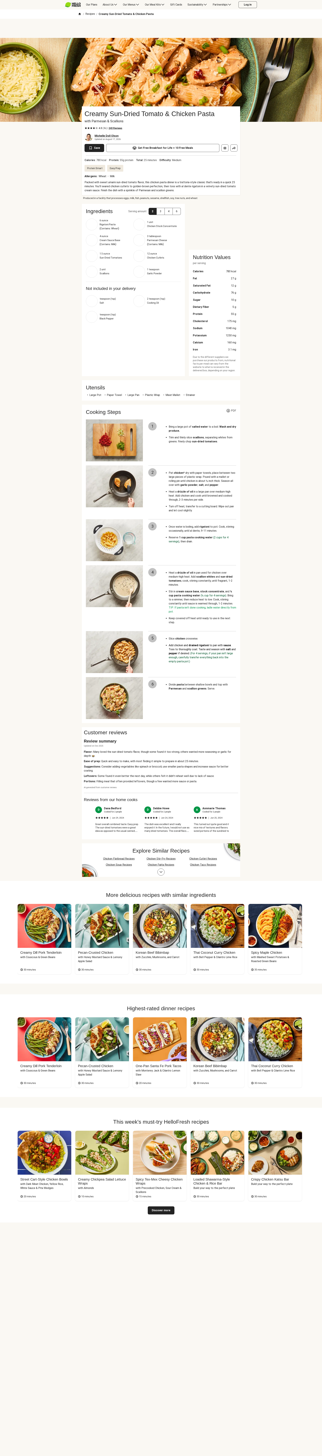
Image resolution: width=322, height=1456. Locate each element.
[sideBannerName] (214, 225)
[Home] (80, 14)
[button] (153, 211)
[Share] (233, 147)
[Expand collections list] (161, 872)
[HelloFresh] (73, 4)
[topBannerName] (161, 28)
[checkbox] (86, 128)
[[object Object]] (224, 147)
